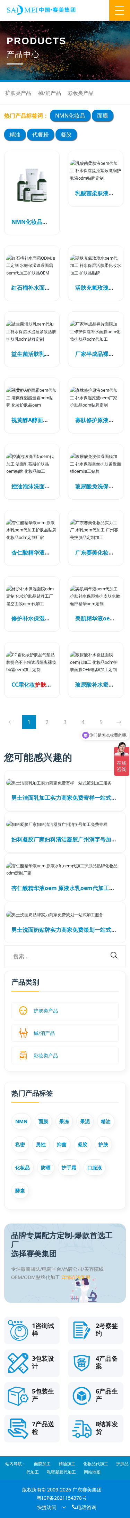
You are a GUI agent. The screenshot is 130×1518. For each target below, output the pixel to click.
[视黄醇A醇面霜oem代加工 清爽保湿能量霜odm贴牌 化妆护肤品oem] (32, 398)
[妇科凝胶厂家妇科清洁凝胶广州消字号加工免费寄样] (65, 824)
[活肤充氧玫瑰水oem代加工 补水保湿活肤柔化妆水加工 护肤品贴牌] (95, 265)
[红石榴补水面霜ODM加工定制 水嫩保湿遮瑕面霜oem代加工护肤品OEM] (32, 265)
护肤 (103, 1144)
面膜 (102, 115)
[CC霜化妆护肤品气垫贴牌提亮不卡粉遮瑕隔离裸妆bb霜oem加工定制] (32, 662)
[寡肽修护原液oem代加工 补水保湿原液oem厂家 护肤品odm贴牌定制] (95, 398)
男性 (41, 1144)
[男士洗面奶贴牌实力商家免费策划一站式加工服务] (65, 915)
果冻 (64, 1121)
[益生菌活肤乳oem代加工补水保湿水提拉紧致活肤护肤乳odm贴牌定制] (32, 331)
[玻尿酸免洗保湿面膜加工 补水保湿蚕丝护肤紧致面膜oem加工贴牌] (95, 464)
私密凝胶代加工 (61, 1472)
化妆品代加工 (95, 1464)
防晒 (46, 1167)
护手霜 (69, 1167)
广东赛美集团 (87, 1489)
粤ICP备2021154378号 (62, 1498)
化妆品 (22, 1167)
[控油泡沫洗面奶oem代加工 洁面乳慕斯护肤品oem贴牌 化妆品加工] (32, 464)
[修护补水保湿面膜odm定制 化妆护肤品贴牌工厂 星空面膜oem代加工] (32, 596)
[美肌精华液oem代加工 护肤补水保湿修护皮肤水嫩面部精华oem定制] (95, 596)
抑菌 (62, 1144)
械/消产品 (49, 92)
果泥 (85, 1121)
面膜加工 (42, 1464)
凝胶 (66, 134)
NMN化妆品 (70, 115)
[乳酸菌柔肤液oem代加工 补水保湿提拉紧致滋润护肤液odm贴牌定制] (95, 171)
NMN (21, 1121)
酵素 (20, 1190)
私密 (20, 1144)
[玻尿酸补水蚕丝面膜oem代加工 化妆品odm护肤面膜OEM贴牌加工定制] (95, 662)
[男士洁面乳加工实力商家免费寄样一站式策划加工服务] (65, 783)
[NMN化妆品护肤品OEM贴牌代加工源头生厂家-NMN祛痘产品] (32, 185)
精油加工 (67, 1464)
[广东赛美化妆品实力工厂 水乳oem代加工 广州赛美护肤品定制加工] (95, 530)
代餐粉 (40, 134)
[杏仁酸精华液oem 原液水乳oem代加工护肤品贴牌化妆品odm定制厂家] (32, 530)
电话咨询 (83, 1507)
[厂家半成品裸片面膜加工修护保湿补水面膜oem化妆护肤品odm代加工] (95, 331)
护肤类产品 (18, 92)
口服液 (94, 1167)
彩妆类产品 (81, 92)
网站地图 (92, 1472)
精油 (14, 134)
